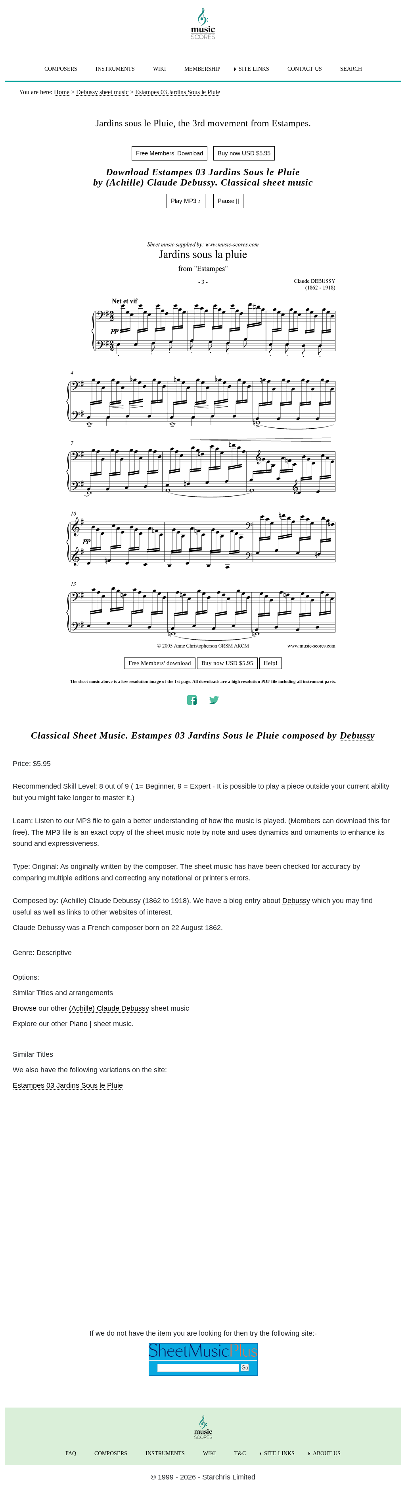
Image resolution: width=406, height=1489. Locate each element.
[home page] (203, 23)
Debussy (357, 735)
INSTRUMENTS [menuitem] (115, 69)
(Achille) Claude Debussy (109, 1008)
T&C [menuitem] (240, 1453)
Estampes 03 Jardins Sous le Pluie (68, 1085)
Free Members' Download (169, 153)
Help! (271, 663)
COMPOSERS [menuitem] (60, 69)
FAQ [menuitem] (70, 1453)
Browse (24, 1008)
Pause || (228, 200)
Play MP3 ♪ (186, 200)
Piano (78, 1024)
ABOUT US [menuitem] (327, 1453)
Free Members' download (159, 663)
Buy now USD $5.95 (244, 153)
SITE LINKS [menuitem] (254, 69)
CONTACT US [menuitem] (304, 69)
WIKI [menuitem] (159, 69)
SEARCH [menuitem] (351, 69)
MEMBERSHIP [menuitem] (202, 69)
